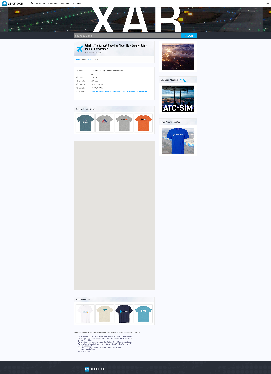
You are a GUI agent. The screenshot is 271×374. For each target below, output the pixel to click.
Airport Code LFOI (85, 340)
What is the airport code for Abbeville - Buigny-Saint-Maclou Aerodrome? (105, 336)
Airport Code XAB (85, 346)
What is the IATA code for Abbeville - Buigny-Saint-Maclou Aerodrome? (104, 344)
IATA (78, 59)
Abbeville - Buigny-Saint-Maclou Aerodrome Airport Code (99, 348)
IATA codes (40, 3)
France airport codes (86, 352)
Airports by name (67, 3)
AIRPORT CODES (15, 3)
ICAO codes (52, 3)
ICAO (90, 59)
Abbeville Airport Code (86, 350)
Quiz (79, 3)
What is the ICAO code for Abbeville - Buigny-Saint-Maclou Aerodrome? (105, 338)
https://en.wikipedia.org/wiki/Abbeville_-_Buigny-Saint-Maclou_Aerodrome (119, 91)
